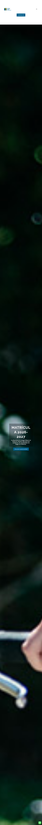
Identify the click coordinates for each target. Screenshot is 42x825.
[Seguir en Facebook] (18, 17)
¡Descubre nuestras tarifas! (21, 449)
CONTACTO (21, 15)
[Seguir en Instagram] (24, 17)
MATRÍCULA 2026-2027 (21, 432)
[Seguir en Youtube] (22, 17)
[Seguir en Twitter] (20, 17)
